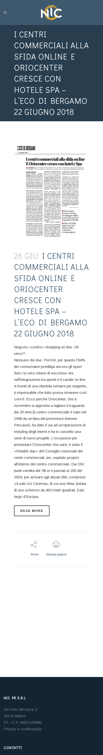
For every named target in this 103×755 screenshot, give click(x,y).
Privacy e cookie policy (23, 729)
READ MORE (31, 511)
